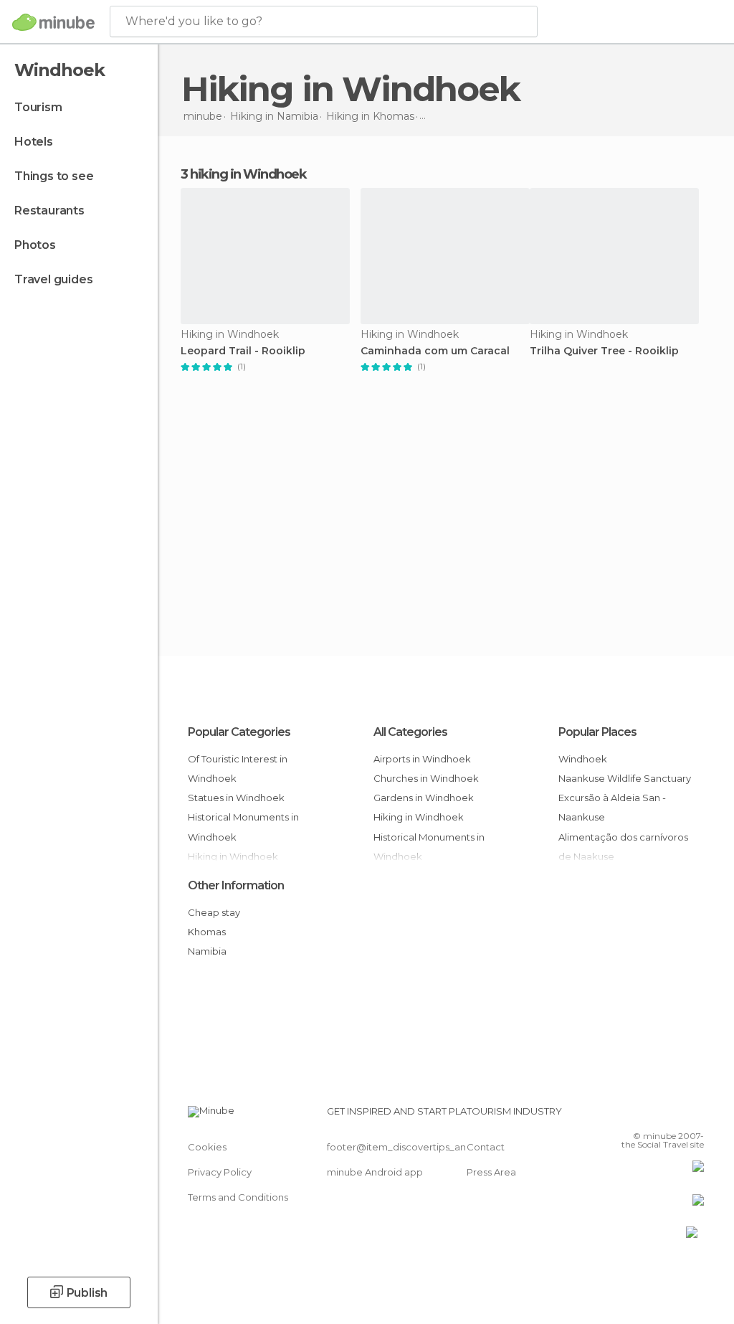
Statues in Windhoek (236, 797)
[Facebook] (638, 1115)
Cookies (207, 1147)
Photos (35, 245)
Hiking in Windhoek (418, 817)
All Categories (410, 732)
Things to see (53, 176)
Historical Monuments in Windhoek (243, 826)
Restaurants (49, 210)
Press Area (491, 1172)
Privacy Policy (220, 1172)
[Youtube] (694, 1115)
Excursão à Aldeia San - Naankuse (612, 807)
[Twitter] (657, 1115)
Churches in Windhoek (426, 778)
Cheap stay (214, 912)
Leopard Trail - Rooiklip (243, 351)
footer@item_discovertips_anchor (407, 1147)
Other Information (236, 885)
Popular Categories (239, 732)
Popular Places (597, 732)
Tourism (38, 107)
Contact (486, 1147)
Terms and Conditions (238, 1197)
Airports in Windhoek (422, 759)
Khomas (207, 931)
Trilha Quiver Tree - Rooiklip (604, 351)
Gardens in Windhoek (423, 797)
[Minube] (53, 22)
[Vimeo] (676, 1115)
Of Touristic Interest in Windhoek (237, 768)
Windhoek (582, 759)
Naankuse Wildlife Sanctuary (624, 778)
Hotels (33, 141)
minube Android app (375, 1172)
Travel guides (53, 279)
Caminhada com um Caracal (435, 351)
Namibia (207, 951)
